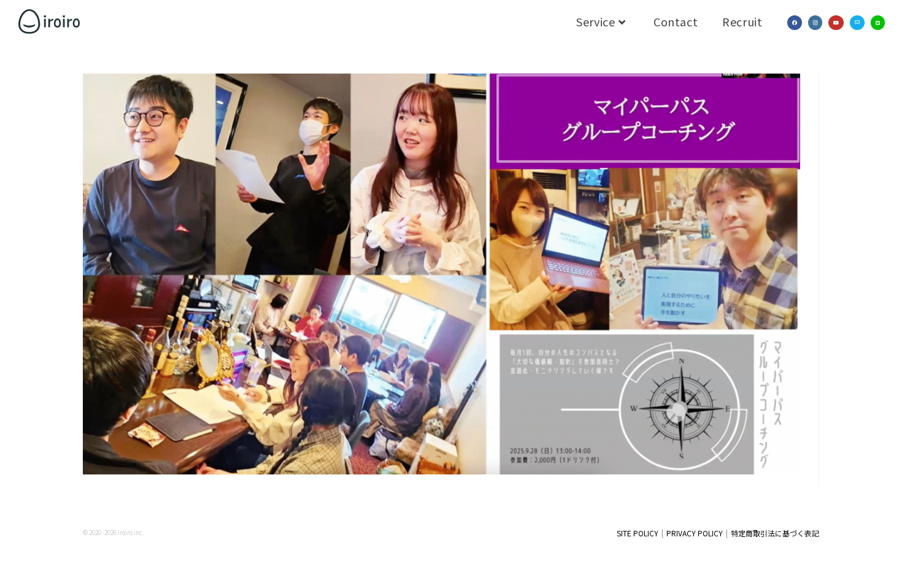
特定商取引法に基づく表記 (775, 533)
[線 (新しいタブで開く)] (878, 22)
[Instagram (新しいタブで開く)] (815, 22)
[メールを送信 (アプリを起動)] (857, 22)
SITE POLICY (637, 533)
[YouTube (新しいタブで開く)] (836, 22)
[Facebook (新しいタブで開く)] (794, 22)
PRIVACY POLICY (694, 533)
